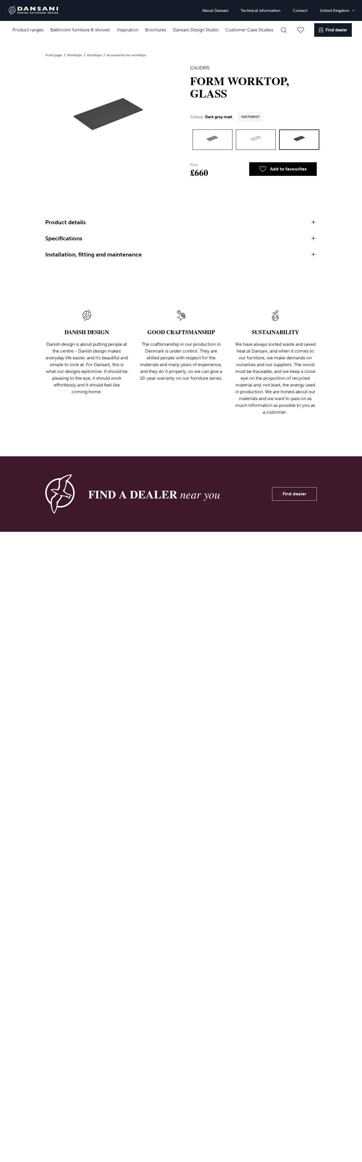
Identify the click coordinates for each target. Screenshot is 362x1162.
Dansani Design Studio (196, 30)
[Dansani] (33, 10)
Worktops (75, 55)
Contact (300, 10)
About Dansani (215, 10)
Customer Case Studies (249, 30)
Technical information (260, 10)
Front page (54, 55)
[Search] (283, 30)
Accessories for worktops (126, 55)
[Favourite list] (300, 30)
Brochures (155, 30)
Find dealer (294, 493)
